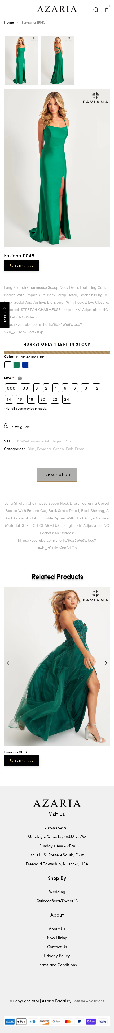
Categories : (14, 448)
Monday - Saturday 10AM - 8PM (57, 836)
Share (5, 317)
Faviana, (45, 448)
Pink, (70, 448)
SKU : (9, 441)
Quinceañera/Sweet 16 (57, 900)
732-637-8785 (57, 827)
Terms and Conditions (57, 964)
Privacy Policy (57, 955)
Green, (59, 448)
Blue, (32, 448)
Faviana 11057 (15, 753)
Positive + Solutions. (88, 1000)
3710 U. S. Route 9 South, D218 (57, 854)
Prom (79, 448)
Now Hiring (57, 937)
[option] (22, 61)
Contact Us (57, 946)
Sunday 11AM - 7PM (57, 845)
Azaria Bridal (54, 1000)
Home (9, 22)
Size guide (21, 426)
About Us (57, 928)
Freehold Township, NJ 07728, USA (57, 863)
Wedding (57, 891)
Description (57, 475)
